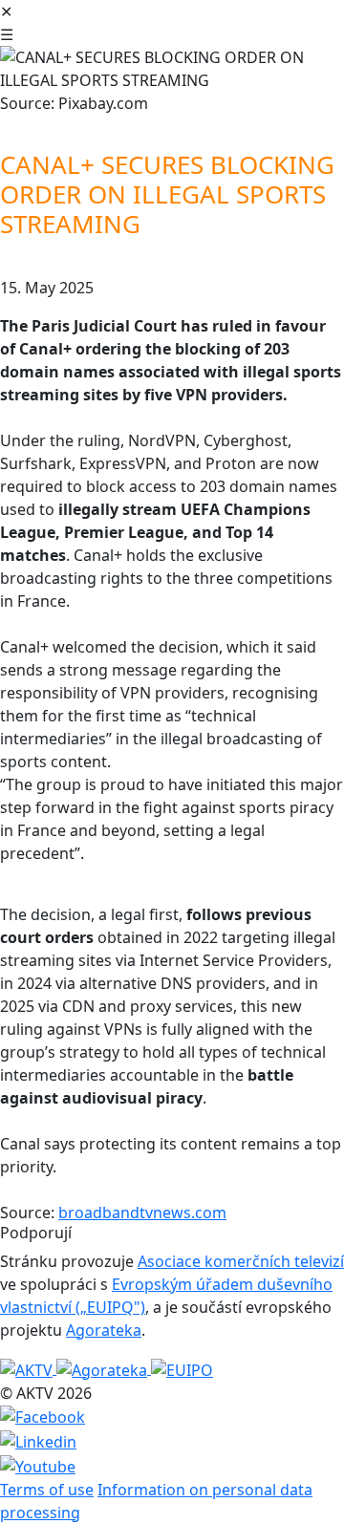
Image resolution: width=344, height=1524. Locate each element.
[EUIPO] (182, 1368)
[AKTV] (28, 1368)
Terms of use (47, 1489)
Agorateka (103, 1330)
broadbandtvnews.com (142, 1212)
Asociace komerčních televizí (241, 1261)
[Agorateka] (103, 1368)
